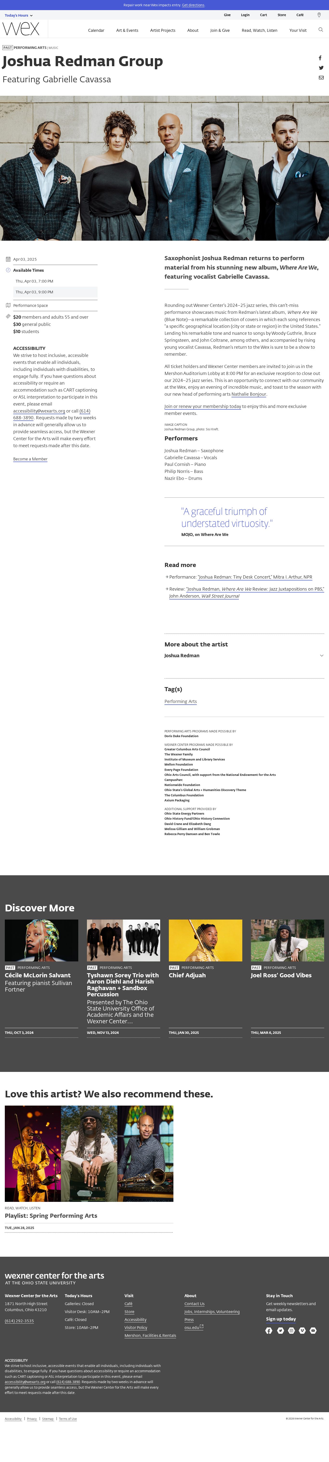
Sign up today (281, 1319)
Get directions (193, 5)
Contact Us (194, 1303)
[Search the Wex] (321, 30)
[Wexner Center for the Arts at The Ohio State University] (54, 1283)
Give (227, 15)
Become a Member (30, 459)
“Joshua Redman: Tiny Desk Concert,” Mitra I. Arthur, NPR (255, 577)
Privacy (32, 1419)
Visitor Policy (136, 1327)
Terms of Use (68, 1419)
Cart (263, 15)
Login (245, 15)
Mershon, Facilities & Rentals (150, 1335)
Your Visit (298, 30)
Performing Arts (180, 701)
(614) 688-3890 (68, 1381)
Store (282, 15)
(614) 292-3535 (19, 1320)
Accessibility (135, 1319)
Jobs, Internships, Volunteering (212, 1311)
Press (189, 1319)
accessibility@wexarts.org (39, 411)
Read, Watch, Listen (259, 30)
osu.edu (192, 1327)
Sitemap (48, 1419)
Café (299, 15)
